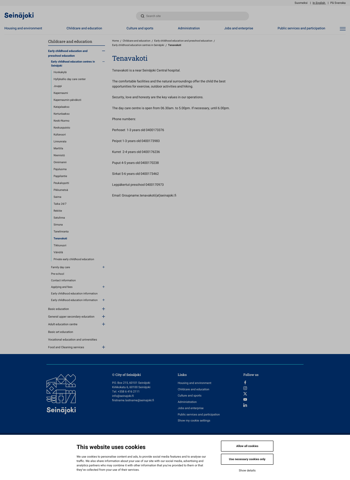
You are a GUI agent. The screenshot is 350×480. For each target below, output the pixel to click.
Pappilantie (60, 176)
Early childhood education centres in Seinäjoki (73, 64)
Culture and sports (140, 28)
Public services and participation (301, 28)
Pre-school (57, 274)
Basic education (58, 309)
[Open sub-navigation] (103, 50)
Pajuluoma (60, 169)
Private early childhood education (74, 259)
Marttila (58, 148)
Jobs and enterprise (238, 28)
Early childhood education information (74, 294)
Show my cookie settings (194, 420)
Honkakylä (60, 72)
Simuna (58, 225)
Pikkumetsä (61, 190)
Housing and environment (23, 28)
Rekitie (58, 211)
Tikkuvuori (60, 245)
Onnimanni (60, 162)
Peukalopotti (61, 183)
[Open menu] (343, 28)
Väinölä (58, 252)
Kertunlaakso (62, 114)
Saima (57, 197)
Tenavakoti (60, 238)
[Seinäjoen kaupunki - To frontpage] (19, 16)
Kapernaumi (61, 93)
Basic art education (60, 332)
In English (319, 3)
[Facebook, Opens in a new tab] (273, 382)
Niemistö (59, 155)
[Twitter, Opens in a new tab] (273, 394)
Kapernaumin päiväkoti (67, 100)
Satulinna (59, 218)
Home (115, 41)
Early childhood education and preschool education (68, 53)
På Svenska (338, 3)
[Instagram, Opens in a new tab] (273, 388)
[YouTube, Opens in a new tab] (273, 399)
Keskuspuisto (62, 128)
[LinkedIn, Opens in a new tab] (273, 405)
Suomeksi (301, 3)
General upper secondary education (71, 316)
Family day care (60, 267)
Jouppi (58, 86)
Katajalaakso (61, 107)
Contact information (63, 280)
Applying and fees (62, 287)
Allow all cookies (247, 446)
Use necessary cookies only (247, 459)
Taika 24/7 (60, 204)
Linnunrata (60, 141)
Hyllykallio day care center (70, 79)
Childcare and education (84, 28)
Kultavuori (60, 135)
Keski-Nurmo (61, 121)
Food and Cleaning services (66, 347)
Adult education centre (62, 324)
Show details (247, 470)
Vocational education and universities (72, 339)
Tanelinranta (61, 232)
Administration (189, 28)
